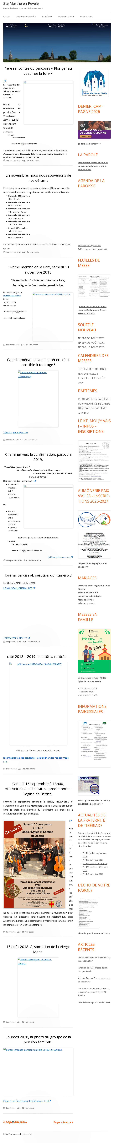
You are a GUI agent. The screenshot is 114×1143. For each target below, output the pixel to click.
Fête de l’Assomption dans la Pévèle (94, 1002)
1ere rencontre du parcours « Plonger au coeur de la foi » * (38, 71)
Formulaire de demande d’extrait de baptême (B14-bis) (94, 408)
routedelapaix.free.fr (12, 295)
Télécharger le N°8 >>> (16, 637)
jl (24, 160)
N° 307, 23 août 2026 (91, 342)
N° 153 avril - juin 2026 (93, 860)
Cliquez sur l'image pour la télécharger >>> (31, 1101)
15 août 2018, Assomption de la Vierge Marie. (38, 949)
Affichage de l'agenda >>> (89, 245)
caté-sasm (30, 768)
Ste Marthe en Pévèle (21, 3)
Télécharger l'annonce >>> (60, 557)
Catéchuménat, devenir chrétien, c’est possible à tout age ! (38, 362)
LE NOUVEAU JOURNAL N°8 (19, 588)
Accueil (6, 16)
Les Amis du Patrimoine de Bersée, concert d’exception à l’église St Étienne (94, 992)
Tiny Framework (15, 1134)
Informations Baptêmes (94, 399)
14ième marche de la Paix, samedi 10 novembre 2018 (38, 269)
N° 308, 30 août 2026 (91, 338)
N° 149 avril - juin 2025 (93, 874)
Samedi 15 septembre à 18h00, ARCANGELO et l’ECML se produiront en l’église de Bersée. (38, 788)
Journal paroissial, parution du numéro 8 (38, 575)
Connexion (27, 1134)
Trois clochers (86, 16)
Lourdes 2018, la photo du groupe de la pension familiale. (38, 1039)
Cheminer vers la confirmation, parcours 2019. (38, 457)
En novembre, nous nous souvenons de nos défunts (38, 178)
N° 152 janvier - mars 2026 (95, 863)
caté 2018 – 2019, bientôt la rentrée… (38, 656)
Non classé (34, 160)
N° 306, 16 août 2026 (91, 347)
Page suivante (62, 1122)
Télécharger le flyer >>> (15, 432)
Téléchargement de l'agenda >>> (92, 249)
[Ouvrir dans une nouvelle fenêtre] (4, 81)
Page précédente (16, 1122)
